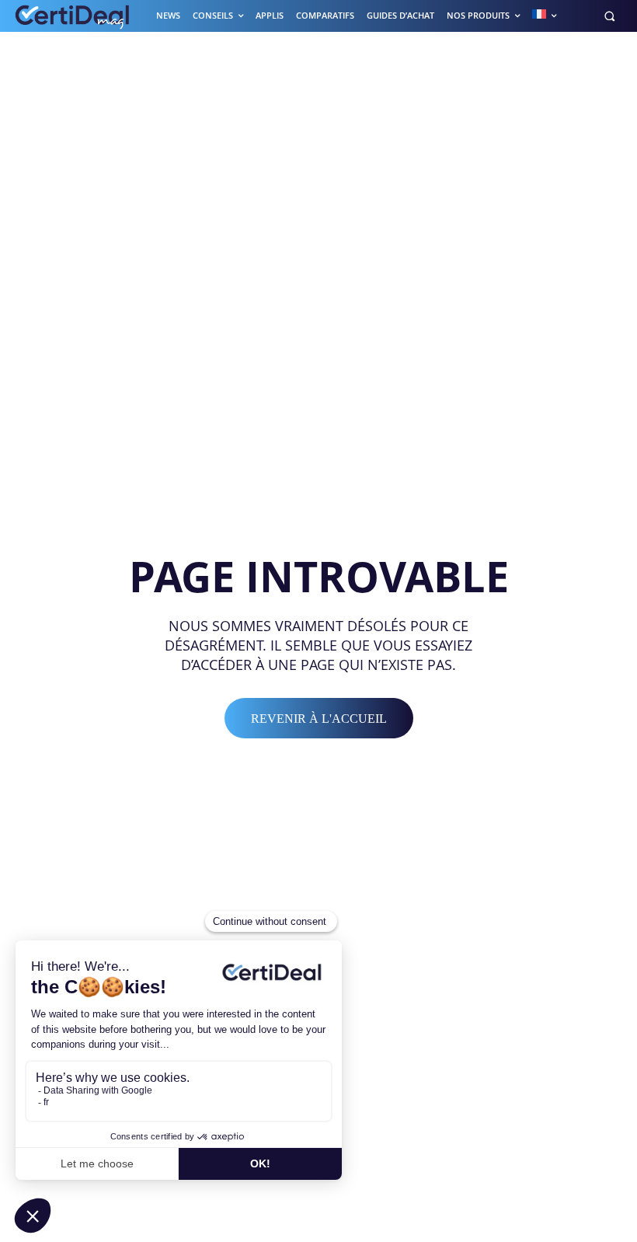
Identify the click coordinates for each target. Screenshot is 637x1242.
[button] (609, 16)
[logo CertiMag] (73, 16)
